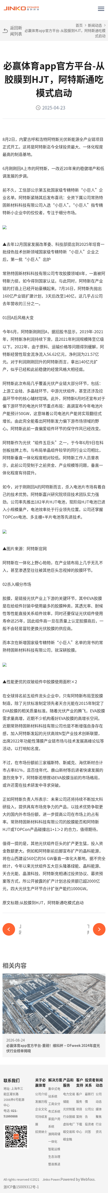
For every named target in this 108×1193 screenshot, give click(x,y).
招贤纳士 (41, 1131)
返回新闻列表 (16, 31)
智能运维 (54, 1149)
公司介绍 (41, 1094)
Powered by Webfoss (78, 1179)
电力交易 (69, 1094)
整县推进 (54, 1164)
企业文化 (41, 1109)
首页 (79, 25)
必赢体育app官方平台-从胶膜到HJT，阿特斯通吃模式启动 (65, 33)
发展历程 (41, 1101)
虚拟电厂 (69, 1124)
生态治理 (54, 1156)
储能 (66, 1101)
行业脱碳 (69, 1116)
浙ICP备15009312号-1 (21, 1186)
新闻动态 (95, 25)
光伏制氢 (69, 1109)
